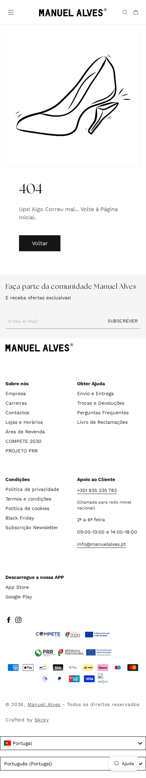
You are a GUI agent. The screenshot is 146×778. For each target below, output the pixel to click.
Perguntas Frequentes (103, 412)
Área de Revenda (25, 431)
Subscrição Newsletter (31, 527)
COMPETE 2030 (23, 441)
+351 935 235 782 (97, 490)
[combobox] (73, 743)
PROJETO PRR (21, 450)
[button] (10, 11)
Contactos (17, 412)
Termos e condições (28, 499)
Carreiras (16, 403)
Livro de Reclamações (102, 422)
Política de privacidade (32, 489)
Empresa (15, 393)
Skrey (42, 719)
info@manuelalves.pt (101, 544)
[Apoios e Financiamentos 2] (73, 652)
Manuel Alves (44, 704)
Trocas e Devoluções (100, 403)
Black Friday (19, 518)
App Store (17, 587)
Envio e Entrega (95, 393)
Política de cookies (27, 508)
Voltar (40, 243)
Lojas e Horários (24, 422)
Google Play (18, 596)
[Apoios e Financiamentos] (73, 634)
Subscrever (123, 321)
